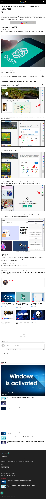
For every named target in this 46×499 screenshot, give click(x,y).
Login (43, 341)
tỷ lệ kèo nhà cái (6, 496)
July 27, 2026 (34, 306)
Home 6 (25, 493)
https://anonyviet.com (11, 475)
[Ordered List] (13, 349)
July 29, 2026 (9, 404)
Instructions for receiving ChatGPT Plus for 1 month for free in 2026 (22, 305)
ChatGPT (10, 84)
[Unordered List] (15, 349)
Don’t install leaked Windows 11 (37, 320)
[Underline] (10, 349)
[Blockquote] (17, 349)
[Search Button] (44, 2)
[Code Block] (19, 349)
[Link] (20, 349)
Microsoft (17, 265)
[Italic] (8, 349)
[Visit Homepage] (23, 2)
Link (22, 23)
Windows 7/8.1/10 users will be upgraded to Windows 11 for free (14, 392)
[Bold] (7, 349)
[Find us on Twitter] (5, 467)
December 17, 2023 (14, 11)
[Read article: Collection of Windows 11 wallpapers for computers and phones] (23, 315)
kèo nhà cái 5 (11, 496)
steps (25, 265)
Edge (13, 265)
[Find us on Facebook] (2, 467)
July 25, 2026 (34, 322)
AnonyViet (7, 11)
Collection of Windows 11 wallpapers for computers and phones (22, 322)
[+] (23, 349)
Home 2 (6, 493)
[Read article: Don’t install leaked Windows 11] (38, 315)
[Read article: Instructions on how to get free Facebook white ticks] (8, 315)
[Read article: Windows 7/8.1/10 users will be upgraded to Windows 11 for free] (8, 297)
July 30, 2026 (4, 306)
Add (5, 265)
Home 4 (16, 493)
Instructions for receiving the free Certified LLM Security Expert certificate (21, 397)
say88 (2, 496)
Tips (19, 11)
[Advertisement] (23, 420)
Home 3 (11, 493)
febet (14, 496)
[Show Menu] (2, 2)
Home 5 (20, 493)
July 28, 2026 (19, 307)
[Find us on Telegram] (8, 467)
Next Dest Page (31, 493)
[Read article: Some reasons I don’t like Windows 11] (38, 297)
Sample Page (38, 493)
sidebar (21, 265)
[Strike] (12, 349)
